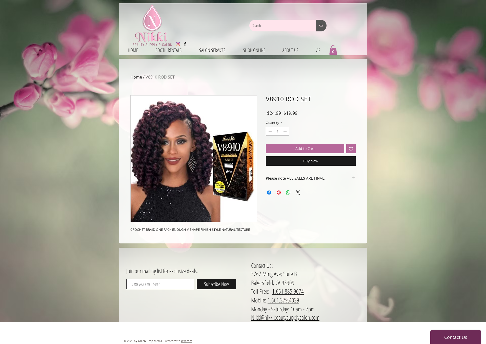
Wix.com (186, 341)
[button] (333, 50)
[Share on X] (298, 192)
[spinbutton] (277, 131)
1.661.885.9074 (288, 291)
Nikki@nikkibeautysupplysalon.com (285, 317)
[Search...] (321, 25)
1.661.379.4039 (283, 300)
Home (136, 77)
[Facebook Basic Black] (185, 44)
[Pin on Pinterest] (279, 192)
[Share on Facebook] (269, 192)
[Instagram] (178, 44)
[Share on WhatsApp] (288, 192)
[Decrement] (270, 131)
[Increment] (285, 131)
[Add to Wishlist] (351, 148)
